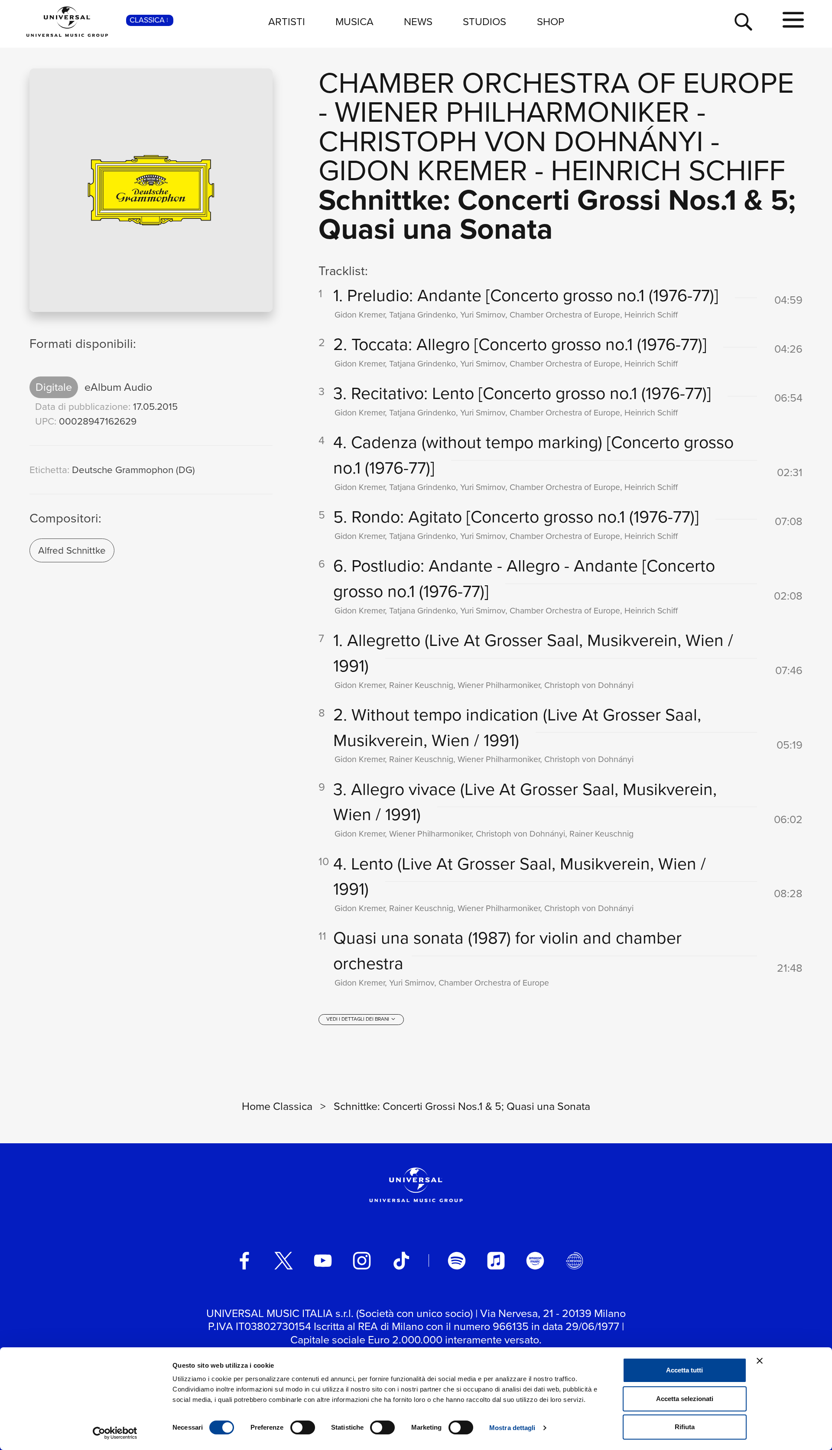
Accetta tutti (684, 1370)
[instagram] (362, 1260)
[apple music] (496, 1260)
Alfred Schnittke (72, 550)
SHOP (550, 21)
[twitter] (284, 1260)
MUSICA (354, 21)
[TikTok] (401, 1260)
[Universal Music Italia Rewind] (574, 1260)
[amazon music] (535, 1260)
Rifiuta (685, 1427)
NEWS (418, 21)
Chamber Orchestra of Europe (556, 82)
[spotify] (456, 1260)
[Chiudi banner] (760, 1361)
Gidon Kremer (422, 170)
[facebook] (244, 1260)
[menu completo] (793, 20)
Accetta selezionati (684, 1398)
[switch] (302, 1427)
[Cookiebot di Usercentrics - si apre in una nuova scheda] (115, 1433)
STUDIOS (484, 21)
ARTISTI (286, 21)
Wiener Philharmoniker (512, 111)
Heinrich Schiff (668, 170)
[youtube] (323, 1260)
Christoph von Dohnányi (510, 141)
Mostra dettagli (512, 1427)
